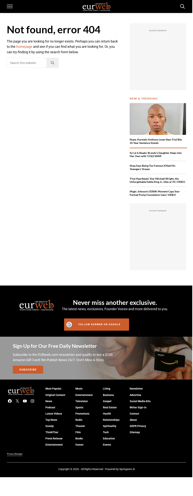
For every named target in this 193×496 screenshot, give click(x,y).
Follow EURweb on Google (99, 324)
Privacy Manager (15, 454)
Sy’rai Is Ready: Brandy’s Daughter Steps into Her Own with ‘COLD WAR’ (156, 154)
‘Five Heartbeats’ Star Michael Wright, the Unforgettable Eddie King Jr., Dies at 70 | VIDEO (157, 180)
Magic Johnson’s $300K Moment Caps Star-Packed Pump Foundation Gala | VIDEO (155, 193)
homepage (24, 47)
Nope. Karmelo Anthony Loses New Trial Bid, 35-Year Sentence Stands (156, 141)
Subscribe (28, 369)
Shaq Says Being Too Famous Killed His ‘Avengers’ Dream (152, 167)
